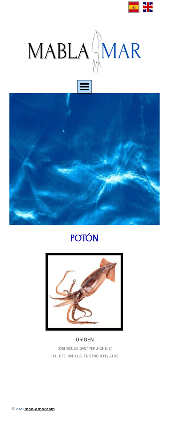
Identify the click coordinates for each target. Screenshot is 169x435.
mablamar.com (39, 408)
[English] (148, 7)
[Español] (134, 7)
